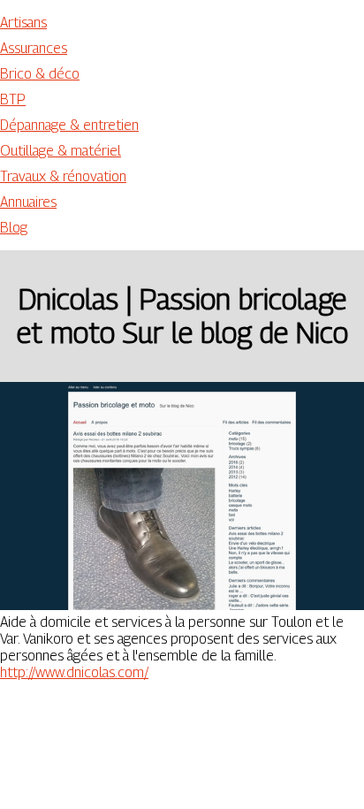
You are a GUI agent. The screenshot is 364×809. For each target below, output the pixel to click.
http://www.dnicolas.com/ (74, 672)
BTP (13, 99)
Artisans (23, 22)
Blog (13, 227)
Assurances (33, 48)
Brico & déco (40, 73)
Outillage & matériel (60, 150)
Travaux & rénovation (63, 176)
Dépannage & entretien (69, 125)
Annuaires (28, 202)
